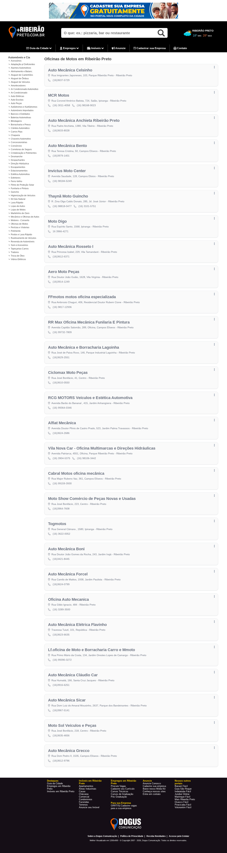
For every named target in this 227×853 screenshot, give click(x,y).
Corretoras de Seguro (21, 149)
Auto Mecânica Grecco (68, 750)
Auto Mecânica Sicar (67, 700)
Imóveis (95, 48)
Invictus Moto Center (67, 171)
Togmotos (57, 524)
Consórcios (16, 146)
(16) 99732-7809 (62, 332)
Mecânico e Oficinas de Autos (25, 217)
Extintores (15, 178)
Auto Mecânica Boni (66, 549)
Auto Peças (16, 103)
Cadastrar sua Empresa (151, 48)
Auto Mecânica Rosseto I (70, 246)
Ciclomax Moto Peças (68, 372)
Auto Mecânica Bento (67, 145)
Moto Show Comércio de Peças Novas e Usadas (92, 498)
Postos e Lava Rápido (21, 234)
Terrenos (83, 804)
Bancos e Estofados (20, 114)
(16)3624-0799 (61, 584)
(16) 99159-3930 (62, 483)
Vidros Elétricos (18, 259)
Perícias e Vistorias (20, 227)
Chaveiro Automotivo (21, 139)
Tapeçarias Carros (20, 248)
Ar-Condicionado (19, 92)
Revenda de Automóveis (22, 241)
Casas (82, 791)
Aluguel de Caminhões (22, 75)
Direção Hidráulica (20, 163)
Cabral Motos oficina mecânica (76, 473)
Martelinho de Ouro (20, 213)
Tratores (15, 252)
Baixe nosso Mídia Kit (154, 788)
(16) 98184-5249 (62, 181)
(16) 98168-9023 (86, 105)
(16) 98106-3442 (86, 458)
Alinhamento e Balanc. (22, 71)
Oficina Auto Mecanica (68, 599)
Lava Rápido (17, 202)
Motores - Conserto (20, 220)
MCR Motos (58, 95)
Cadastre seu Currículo (122, 788)
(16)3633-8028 (61, 130)
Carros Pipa (16, 131)
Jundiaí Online (182, 794)
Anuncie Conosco (152, 783)
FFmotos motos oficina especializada (82, 297)
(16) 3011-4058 (61, 105)
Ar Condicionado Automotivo (24, 89)
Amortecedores (18, 85)
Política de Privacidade (131, 836)
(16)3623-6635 (61, 634)
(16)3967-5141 (61, 710)
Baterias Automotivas (21, 117)
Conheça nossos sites (154, 791)
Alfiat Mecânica (62, 423)
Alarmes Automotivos (21, 68)
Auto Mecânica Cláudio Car (73, 675)
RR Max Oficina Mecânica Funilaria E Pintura (89, 322)
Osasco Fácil (181, 802)
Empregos (69, 48)
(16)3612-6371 (61, 256)
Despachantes (18, 160)
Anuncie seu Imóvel (89, 807)
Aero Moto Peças (63, 271)
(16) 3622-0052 (61, 533)
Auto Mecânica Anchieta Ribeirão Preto (84, 120)
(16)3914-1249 (61, 281)
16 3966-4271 (60, 231)
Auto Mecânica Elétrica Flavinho (77, 624)
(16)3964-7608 (61, 508)
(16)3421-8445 (61, 558)
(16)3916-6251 (61, 685)
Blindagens (16, 121)
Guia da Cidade (39, 48)
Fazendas (84, 802)
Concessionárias (19, 142)
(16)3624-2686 (61, 433)
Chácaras (84, 794)
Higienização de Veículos (23, 195)
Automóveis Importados (22, 110)
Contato (181, 48)
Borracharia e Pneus (21, 124)
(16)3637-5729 (61, 80)
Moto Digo (57, 221)
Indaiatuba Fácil (183, 791)
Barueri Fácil (181, 786)
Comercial (84, 796)
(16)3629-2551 (61, 357)
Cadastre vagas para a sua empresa (124, 807)
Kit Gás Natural (18, 199)
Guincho (15, 192)
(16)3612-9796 (61, 760)
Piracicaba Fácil (183, 804)
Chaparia (15, 135)
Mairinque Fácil (182, 796)
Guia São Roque (183, 788)
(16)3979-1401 (61, 155)
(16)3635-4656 (61, 735)
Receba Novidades (156, 836)
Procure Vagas (118, 786)
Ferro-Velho (16, 181)
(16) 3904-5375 (61, 458)
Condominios (85, 799)
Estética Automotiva (20, 174)
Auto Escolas (17, 100)
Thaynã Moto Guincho (68, 196)
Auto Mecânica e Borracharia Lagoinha (83, 347)
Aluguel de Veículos (20, 82)
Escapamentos (18, 167)
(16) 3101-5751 (87, 206)
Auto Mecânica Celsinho (70, 70)
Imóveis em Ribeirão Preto (60, 791)
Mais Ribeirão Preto (185, 799)
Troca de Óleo (17, 256)
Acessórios (16, 61)
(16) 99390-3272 (62, 659)
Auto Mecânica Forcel (68, 574)
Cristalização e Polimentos (24, 153)
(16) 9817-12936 (62, 307)
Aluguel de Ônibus (20, 78)
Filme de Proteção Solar (22, 185)
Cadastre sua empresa (154, 786)
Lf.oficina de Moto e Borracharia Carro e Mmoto (91, 650)
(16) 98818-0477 (62, 206)
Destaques (52, 780)
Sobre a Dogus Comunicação (102, 836)
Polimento (16, 231)
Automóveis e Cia (19, 57)
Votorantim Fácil (183, 807)
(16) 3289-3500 (61, 609)
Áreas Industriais (87, 788)
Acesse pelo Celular (179, 836)
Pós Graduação (119, 796)
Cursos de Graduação (122, 794)
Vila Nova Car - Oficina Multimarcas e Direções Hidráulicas (101, 448)
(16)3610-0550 (61, 382)
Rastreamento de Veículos (23, 238)
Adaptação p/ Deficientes (23, 64)
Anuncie (120, 48)
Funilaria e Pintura (20, 188)
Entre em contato (151, 794)
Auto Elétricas (17, 96)
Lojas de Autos (18, 206)
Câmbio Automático (20, 128)
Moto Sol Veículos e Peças (72, 725)
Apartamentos (86, 786)
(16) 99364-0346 (62, 407)
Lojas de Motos (18, 209)
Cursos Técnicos (119, 791)
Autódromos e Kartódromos (24, 107)
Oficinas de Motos (19, 224)
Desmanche (17, 156)
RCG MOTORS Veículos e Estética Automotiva (90, 397)
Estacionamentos (19, 170)
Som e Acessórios (19, 245)
